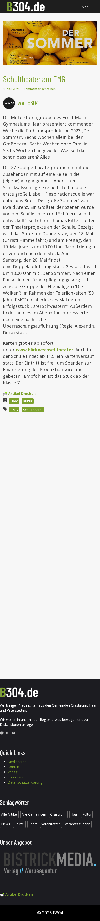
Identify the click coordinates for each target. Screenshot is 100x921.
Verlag (12, 772)
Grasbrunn (58, 814)
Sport (33, 824)
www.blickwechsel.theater (44, 350)
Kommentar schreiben (40, 88)
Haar (14, 401)
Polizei (19, 824)
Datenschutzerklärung (25, 782)
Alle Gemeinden (34, 814)
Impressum (16, 777)
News (5, 824)
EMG (14, 409)
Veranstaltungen (77, 824)
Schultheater (33, 409)
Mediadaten (17, 761)
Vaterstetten (51, 824)
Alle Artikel (9, 814)
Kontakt (14, 767)
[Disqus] (50, 482)
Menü (86, 7)
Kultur (27, 401)
